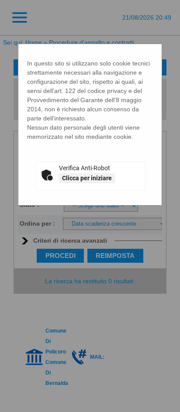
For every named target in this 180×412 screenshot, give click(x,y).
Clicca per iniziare (87, 178)
